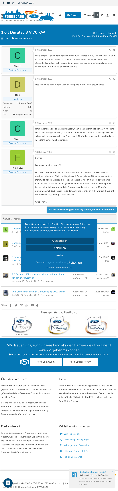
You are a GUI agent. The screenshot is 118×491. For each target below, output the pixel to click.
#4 (114, 152)
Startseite (60, 15)
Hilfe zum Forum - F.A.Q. (75, 451)
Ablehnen (60, 248)
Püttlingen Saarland (22, 114)
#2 (114, 78)
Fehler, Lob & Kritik (72, 456)
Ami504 (15, 295)
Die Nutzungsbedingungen (76, 439)
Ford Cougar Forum (80, 362)
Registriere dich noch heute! (92, 472)
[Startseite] (93, 33)
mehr (59, 255)
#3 (114, 123)
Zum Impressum (71, 433)
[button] (79, 15)
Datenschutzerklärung (64, 267)
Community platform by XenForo (31, 483)
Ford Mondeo (47, 281)
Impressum (50, 267)
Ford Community (46, 362)
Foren (73, 15)
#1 (114, 49)
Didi (17, 95)
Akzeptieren (60, 240)
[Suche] (114, 15)
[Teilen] (110, 50)
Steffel (15, 232)
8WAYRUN (42, 487)
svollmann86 (18, 281)
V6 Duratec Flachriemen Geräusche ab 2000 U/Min (38, 291)
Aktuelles (92, 15)
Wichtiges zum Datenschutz (76, 445)
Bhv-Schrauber (19, 246)
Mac (13, 264)
